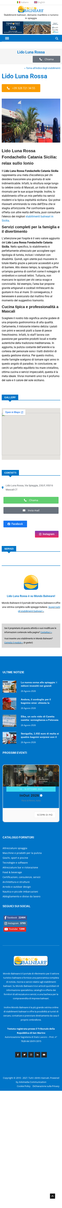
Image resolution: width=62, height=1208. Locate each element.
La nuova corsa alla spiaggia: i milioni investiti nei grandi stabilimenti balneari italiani (39, 686)
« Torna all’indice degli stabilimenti (42, 68)
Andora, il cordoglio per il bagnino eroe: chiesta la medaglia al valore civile (36, 703)
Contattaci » (46, 632)
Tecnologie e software (15, 862)
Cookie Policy (23, 1086)
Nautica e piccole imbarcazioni (20, 891)
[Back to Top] (52, 1196)
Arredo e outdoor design (17, 886)
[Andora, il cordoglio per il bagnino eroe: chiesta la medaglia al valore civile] (10, 704)
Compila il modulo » (13, 642)
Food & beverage (12, 872)
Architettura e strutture (16, 882)
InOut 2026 (29, 795)
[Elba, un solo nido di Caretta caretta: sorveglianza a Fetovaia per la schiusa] (10, 721)
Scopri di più (45, 814)
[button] (46, 59)
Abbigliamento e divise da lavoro (21, 896)
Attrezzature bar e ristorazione (20, 867)
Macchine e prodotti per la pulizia (22, 853)
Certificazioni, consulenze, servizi (21, 877)
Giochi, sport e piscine (15, 857)
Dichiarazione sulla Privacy (46, 1086)
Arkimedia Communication (32, 1082)
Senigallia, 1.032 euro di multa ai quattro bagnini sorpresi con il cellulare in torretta (40, 737)
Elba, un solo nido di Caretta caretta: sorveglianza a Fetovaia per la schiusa (39, 720)
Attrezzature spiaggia (15, 848)
